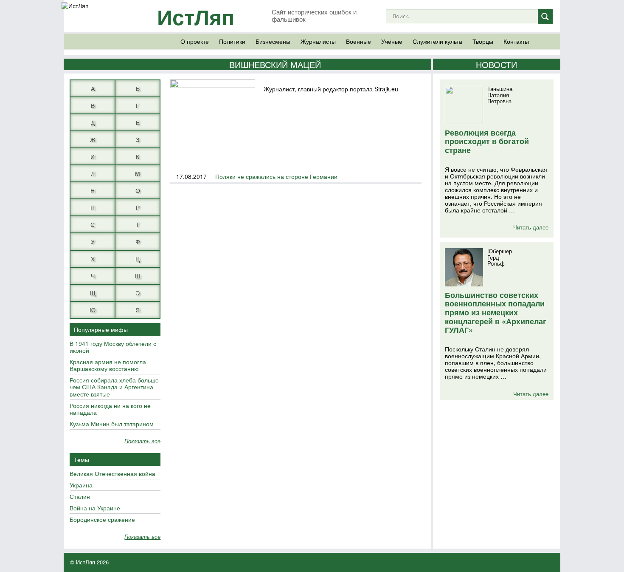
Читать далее (530, 227)
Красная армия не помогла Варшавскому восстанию (108, 365)
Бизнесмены (273, 41)
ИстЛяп (195, 16)
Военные (358, 41)
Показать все (142, 441)
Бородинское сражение (102, 520)
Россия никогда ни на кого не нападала (110, 409)
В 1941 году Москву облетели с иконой (113, 347)
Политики (232, 41)
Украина (81, 485)
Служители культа (437, 41)
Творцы (482, 41)
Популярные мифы (101, 329)
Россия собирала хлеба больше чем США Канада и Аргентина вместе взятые (114, 387)
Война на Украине (95, 508)
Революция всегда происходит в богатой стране (487, 141)
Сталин (80, 497)
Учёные (391, 41)
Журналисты (318, 41)
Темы (81, 459)
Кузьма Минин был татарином (112, 424)
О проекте (194, 41)
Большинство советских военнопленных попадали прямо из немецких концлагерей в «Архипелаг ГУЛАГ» (495, 312)
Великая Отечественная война (112, 474)
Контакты (516, 41)
